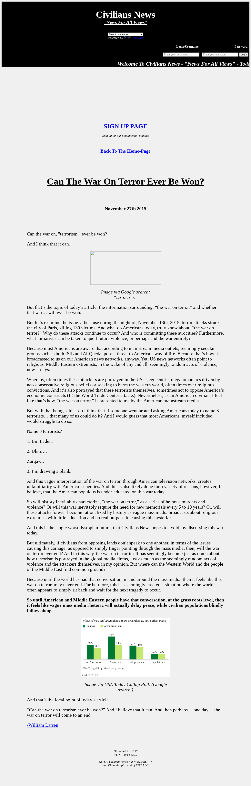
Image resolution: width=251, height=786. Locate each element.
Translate (137, 38)
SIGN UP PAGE (125, 126)
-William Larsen (42, 725)
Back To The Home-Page (125, 151)
